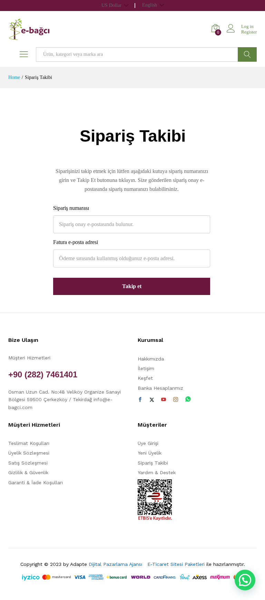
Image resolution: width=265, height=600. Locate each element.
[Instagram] (175, 399)
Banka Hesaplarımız (160, 388)
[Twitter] (152, 400)
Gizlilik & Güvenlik (28, 472)
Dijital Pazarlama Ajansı (117, 564)
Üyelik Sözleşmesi (28, 453)
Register (249, 31)
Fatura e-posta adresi (75, 242)
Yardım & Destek (157, 472)
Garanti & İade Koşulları (35, 482)
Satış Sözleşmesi (28, 463)
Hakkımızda (151, 359)
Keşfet (145, 378)
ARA (247, 54)
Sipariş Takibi (153, 463)
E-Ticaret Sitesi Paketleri (176, 564)
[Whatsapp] (188, 400)
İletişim (146, 368)
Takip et (131, 286)
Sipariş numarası (71, 208)
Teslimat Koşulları (28, 443)
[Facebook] (140, 400)
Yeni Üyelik (149, 453)
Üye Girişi (148, 443)
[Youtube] (163, 400)
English (149, 5)
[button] (245, 580)
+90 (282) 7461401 (42, 374)
